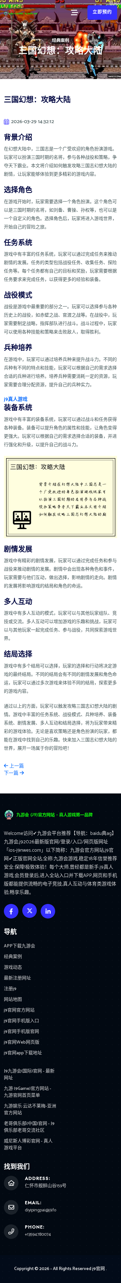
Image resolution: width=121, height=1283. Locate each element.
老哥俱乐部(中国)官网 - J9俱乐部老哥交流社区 (29, 1127)
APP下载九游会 (19, 946)
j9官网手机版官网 (21, 1031)
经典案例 (13, 957)
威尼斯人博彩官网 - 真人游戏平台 (28, 1144)
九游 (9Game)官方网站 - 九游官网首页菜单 (27, 1092)
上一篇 (16, 766)
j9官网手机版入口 (21, 1021)
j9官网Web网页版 (21, 1042)
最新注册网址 (17, 978)
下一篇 (12, 773)
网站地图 (13, 999)
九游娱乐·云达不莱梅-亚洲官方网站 (30, 1109)
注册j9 (10, 989)
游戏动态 (13, 967)
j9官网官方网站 (19, 1010)
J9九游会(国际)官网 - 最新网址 (29, 1074)
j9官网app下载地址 (23, 1053)
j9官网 (98, 1269)
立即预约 (102, 12)
